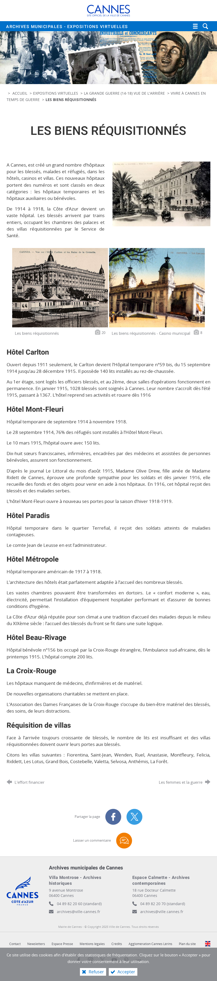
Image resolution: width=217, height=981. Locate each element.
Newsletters (36, 944)
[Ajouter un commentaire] (124, 841)
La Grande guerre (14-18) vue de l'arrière (124, 93)
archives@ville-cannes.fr (78, 911)
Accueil (20, 93)
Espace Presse (62, 944)
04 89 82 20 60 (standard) (79, 903)
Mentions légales (92, 944)
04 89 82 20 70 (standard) (162, 903)
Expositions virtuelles (55, 93)
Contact (15, 944)
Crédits (116, 944)
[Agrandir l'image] (161, 193)
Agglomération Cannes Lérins (150, 944)
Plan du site (187, 944)
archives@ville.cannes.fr (161, 911)
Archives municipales (67, 27)
